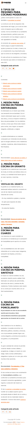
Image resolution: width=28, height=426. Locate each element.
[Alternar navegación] (25, 2)
